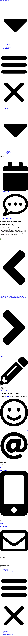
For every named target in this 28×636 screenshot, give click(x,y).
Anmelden (8, 44)
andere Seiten (6, 48)
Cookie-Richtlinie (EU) (8, 571)
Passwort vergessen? (4, 390)
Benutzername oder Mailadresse (7, 385)
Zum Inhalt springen (4, 0)
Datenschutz (8, 46)
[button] (14, 78)
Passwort (2, 387)
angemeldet (7, 396)
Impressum (8, 47)
